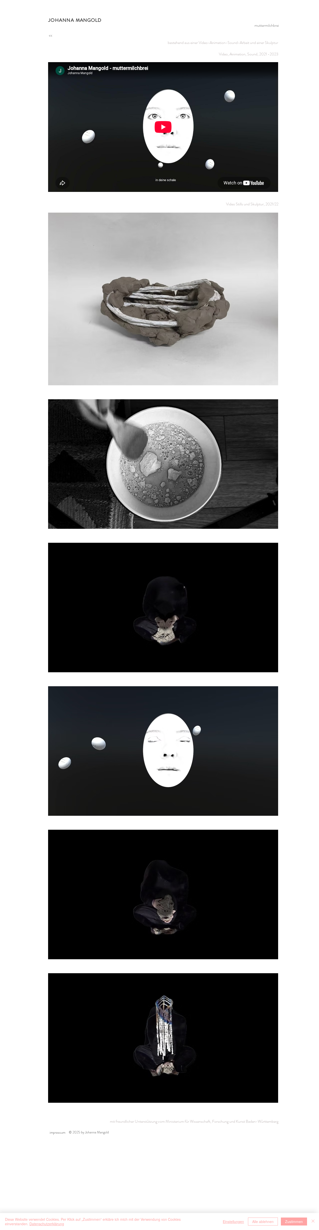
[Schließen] (313, 1221)
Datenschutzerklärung (46, 1223)
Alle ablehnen (263, 1221)
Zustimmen (294, 1221)
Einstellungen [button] (233, 1221)
